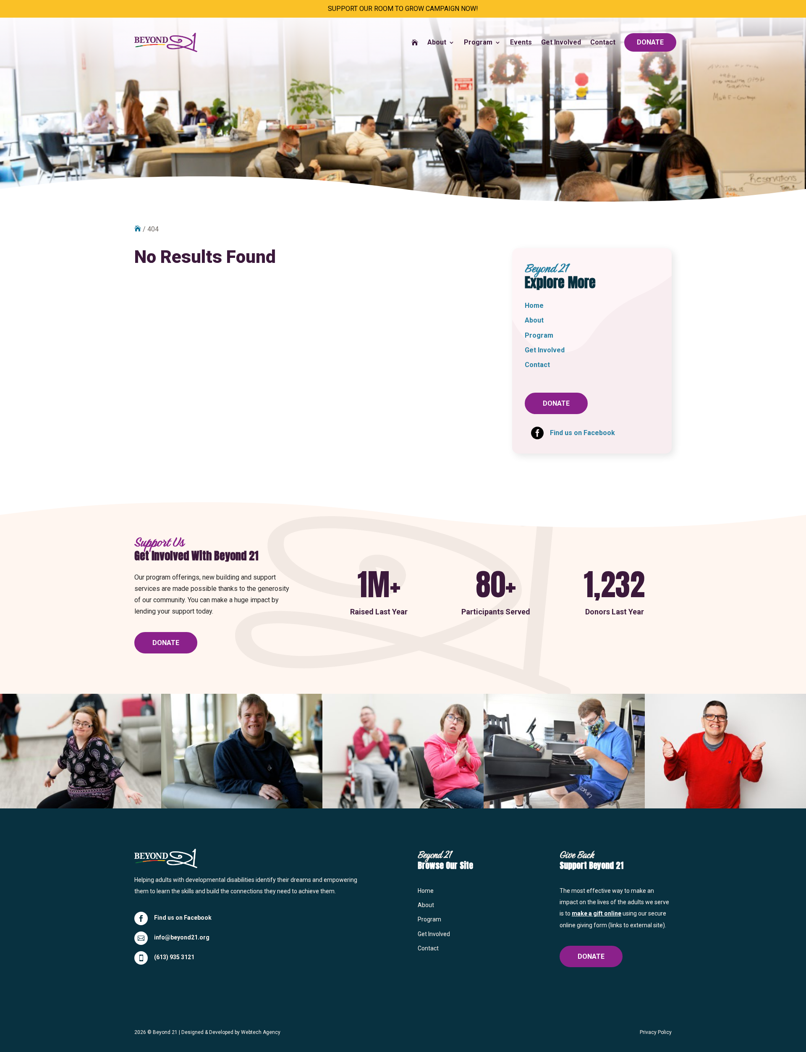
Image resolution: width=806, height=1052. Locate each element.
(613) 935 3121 (174, 957)
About (436, 42)
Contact (602, 42)
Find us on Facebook (183, 917)
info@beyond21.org (181, 937)
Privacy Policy (656, 1032)
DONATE (650, 42)
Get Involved (561, 42)
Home (534, 306)
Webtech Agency (260, 1032)
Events (521, 42)
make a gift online (596, 913)
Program (478, 42)
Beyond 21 (165, 1032)
